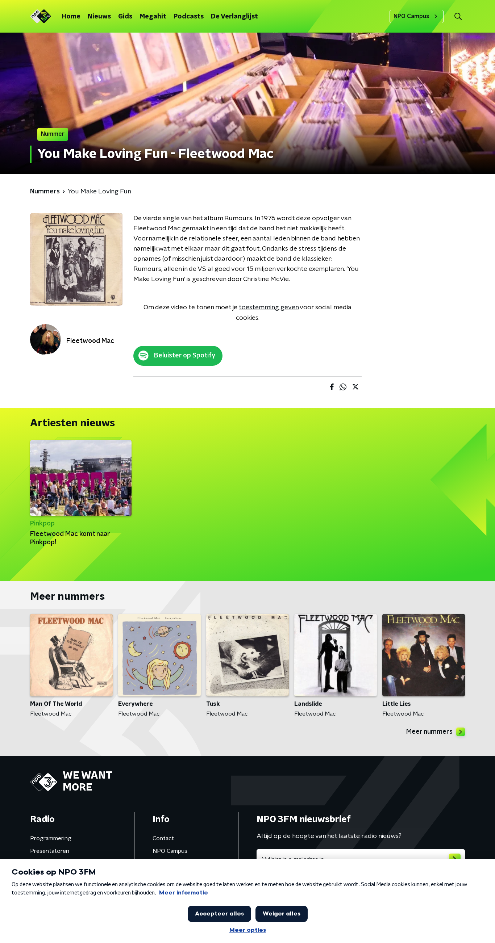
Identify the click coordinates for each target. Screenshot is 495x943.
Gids (125, 16)
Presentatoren (49, 851)
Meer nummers (429, 732)
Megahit (153, 16)
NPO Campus (411, 16)
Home (71, 16)
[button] (458, 16)
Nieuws (99, 16)
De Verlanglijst (234, 16)
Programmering (50, 838)
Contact (163, 838)
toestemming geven (269, 307)
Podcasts (189, 16)
